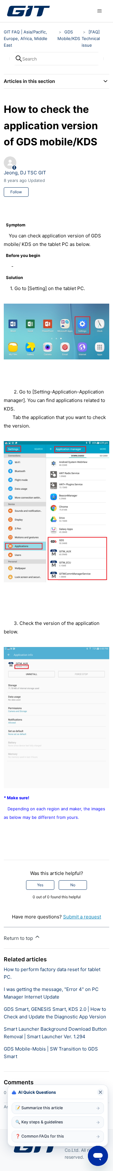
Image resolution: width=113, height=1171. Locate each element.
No (72, 885)
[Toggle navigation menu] (100, 11)
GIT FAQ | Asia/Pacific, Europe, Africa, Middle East (25, 38)
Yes (40, 885)
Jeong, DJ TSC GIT (25, 173)
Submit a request (82, 917)
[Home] (28, 11)
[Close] (100, 1092)
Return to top (19, 938)
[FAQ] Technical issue (91, 38)
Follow (16, 191)
